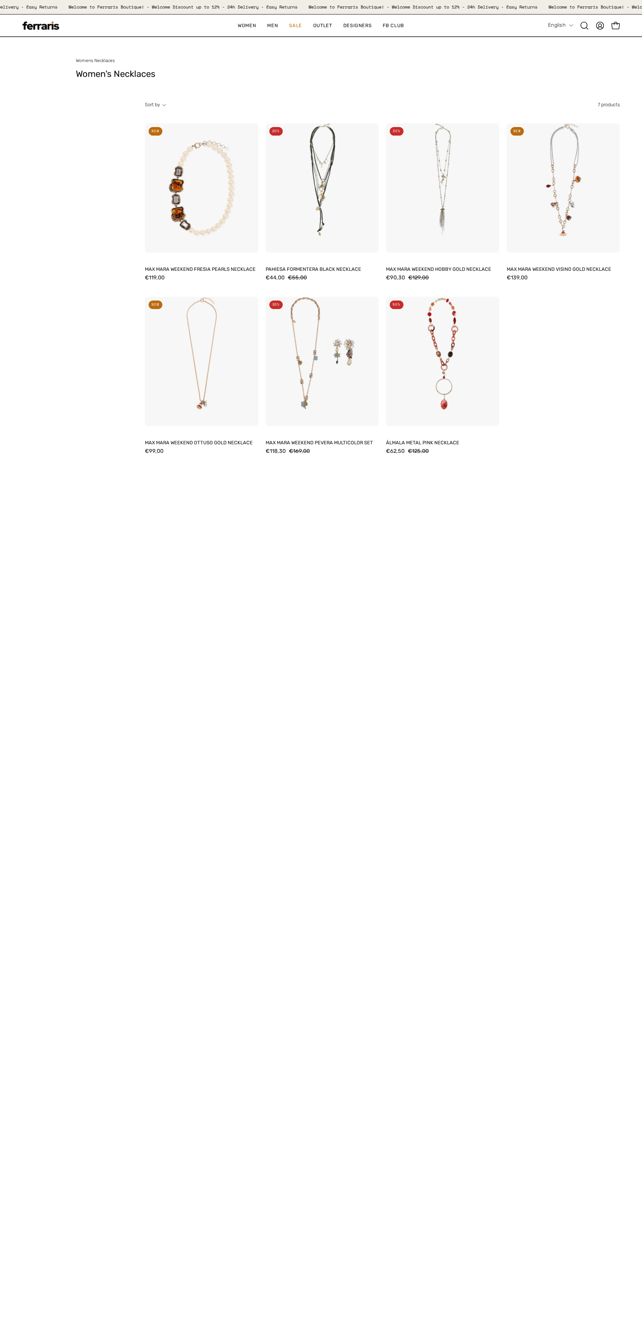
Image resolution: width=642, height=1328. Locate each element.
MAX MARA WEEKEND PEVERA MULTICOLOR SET (319, 443)
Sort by (152, 104)
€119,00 (155, 277)
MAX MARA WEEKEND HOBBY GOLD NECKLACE (438, 269)
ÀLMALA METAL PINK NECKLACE (422, 443)
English (556, 25)
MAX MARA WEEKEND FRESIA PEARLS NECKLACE (200, 269)
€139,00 (517, 277)
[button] (295, 25)
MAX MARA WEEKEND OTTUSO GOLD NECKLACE (199, 443)
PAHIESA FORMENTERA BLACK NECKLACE (313, 269)
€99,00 (154, 451)
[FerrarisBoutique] (40, 26)
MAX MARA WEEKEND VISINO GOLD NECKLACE (559, 269)
